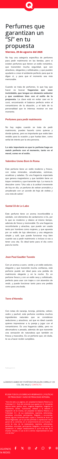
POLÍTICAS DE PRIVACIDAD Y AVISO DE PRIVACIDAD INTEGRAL (30, 395)
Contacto (36, 384)
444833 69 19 (19, 382)
